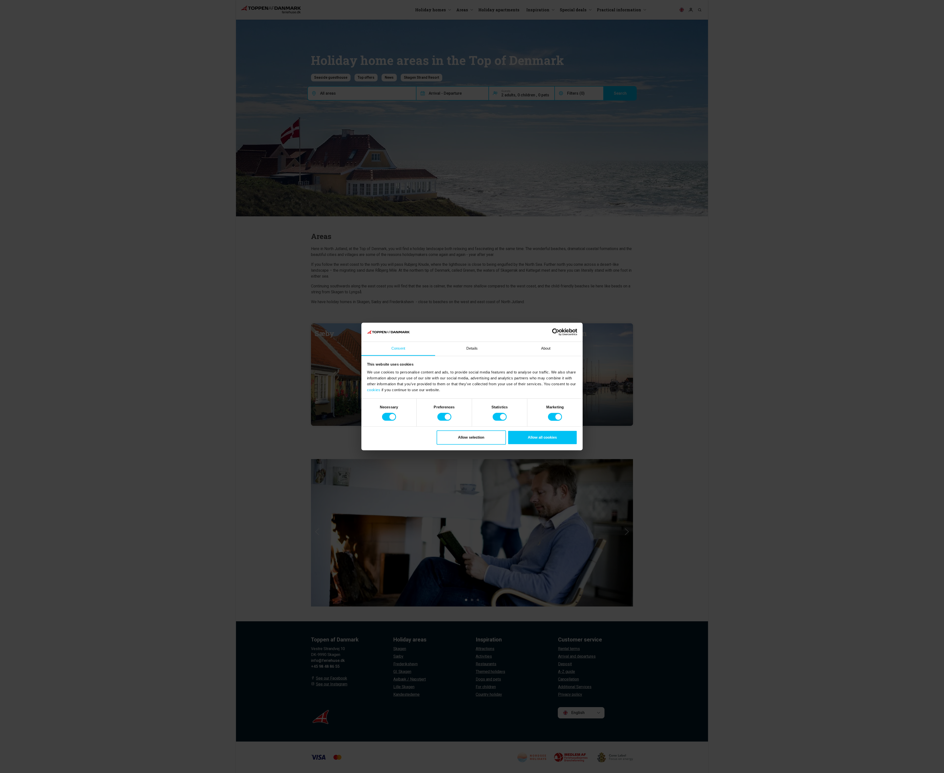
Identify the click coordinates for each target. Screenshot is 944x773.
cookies (374, 390)
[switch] (444, 417)
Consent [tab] (398, 348)
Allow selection (471, 437)
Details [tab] (472, 348)
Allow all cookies (542, 437)
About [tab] (546, 348)
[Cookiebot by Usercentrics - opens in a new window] (555, 332)
